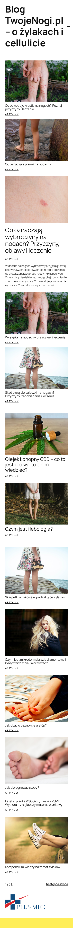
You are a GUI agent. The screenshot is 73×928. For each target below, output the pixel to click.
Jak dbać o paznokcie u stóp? (26, 725)
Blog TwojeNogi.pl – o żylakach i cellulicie (34, 26)
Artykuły (12, 114)
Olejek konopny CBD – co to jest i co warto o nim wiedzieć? (35, 464)
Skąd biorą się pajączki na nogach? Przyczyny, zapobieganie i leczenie (29, 394)
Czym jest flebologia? (29, 529)
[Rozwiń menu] (69, 26)
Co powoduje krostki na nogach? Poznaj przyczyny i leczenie (33, 107)
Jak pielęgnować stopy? (22, 787)
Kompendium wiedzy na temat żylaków (32, 867)
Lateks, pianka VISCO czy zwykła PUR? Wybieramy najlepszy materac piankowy (33, 802)
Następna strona (57, 884)
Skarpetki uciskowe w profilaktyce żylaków (35, 597)
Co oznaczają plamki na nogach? (28, 164)
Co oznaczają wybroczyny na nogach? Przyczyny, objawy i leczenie (32, 240)
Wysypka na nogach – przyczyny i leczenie (35, 337)
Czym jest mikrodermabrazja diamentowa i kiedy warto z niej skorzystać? (35, 661)
